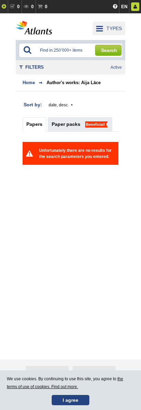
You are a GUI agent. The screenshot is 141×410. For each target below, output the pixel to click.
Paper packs (66, 124)
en (124, 6)
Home (29, 82)
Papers (34, 124)
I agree (70, 400)
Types (114, 28)
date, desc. (59, 105)
